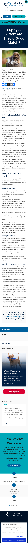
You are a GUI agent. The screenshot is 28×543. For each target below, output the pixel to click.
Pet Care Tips (6, 343)
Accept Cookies (8, 540)
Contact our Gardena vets (13, 316)
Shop (6, 16)
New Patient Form (7, 339)
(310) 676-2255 (14, 12)
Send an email (14, 493)
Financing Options (7, 348)
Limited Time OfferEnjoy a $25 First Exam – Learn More (13, 22)
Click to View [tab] (14, 506)
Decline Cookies (20, 540)
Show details (19, 536)
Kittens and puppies (7, 88)
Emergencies (14, 391)
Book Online (19, 16)
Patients (4, 334)
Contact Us (14, 465)
